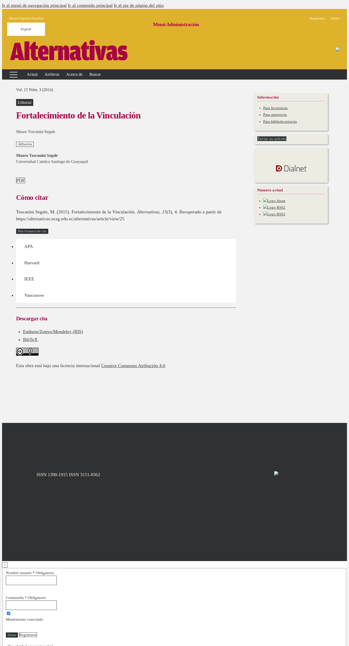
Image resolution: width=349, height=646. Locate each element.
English (26, 29)
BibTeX (30, 339)
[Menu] (10, 74)
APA (28, 246)
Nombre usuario (30, 573)
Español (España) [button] (26, 18)
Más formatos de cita (32, 231)
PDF (20, 180)
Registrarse (28, 635)
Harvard (31, 262)
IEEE (29, 278)
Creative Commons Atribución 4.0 (133, 365)
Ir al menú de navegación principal (34, 5)
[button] (74, 74)
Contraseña (26, 598)
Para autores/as (275, 115)
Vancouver (34, 295)
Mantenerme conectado (24, 619)
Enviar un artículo (272, 139)
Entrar (12, 635)
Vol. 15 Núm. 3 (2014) (34, 89)
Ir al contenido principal (90, 5)
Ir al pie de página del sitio (139, 5)
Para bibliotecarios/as (280, 121)
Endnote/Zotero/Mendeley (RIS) (53, 331)
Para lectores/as (275, 108)
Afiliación (25, 144)
